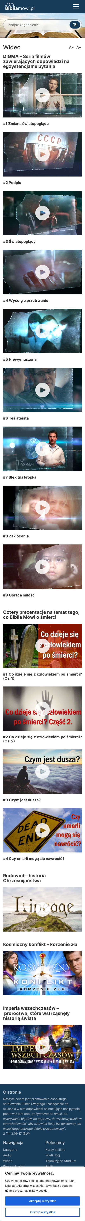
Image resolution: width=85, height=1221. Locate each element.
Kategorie (10, 1150)
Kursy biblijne (55, 1150)
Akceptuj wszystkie (42, 1201)
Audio (7, 1155)
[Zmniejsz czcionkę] (71, 47)
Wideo (7, 1161)
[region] (42, 1193)
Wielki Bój (53, 1155)
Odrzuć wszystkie (42, 1212)
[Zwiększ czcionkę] (78, 47)
